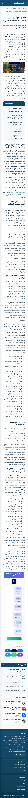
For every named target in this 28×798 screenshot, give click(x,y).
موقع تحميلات (17, 795)
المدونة (19, 8)
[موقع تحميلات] (20, 3)
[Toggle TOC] (3, 665)
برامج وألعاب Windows (19, 764)
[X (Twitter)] (20, 754)
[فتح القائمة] (2, 3)
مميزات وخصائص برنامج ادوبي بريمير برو (15, 123)
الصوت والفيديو (12, 8)
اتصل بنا (23, 783)
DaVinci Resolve (15, 192)
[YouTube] (16, 754)
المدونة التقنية (21, 770)
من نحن (23, 780)
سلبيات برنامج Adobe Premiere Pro (15, 130)
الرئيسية (25, 8)
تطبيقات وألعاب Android (19, 767)
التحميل (12, 638)
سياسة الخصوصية (20, 786)
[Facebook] (23, 754)
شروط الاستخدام (21, 789)
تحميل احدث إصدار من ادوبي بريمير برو (15, 137)
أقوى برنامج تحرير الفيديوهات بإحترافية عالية (14, 117)
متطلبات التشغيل (13, 542)
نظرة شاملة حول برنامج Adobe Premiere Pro (15, 110)
